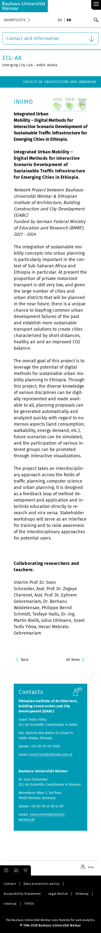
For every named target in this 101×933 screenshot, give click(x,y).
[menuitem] (60, 20)
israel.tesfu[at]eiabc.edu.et (50, 755)
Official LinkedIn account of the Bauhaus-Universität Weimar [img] (15, 870)
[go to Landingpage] (24, 6)
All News (73, 660)
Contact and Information (32, 38)
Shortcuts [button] (14, 20)
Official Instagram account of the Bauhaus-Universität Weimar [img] (5, 870)
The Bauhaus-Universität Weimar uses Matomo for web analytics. (50, 920)
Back (24, 660)
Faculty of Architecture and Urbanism (59, 82)
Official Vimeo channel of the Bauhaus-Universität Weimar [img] (26, 870)
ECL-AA (12, 58)
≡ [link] (96, 4)
